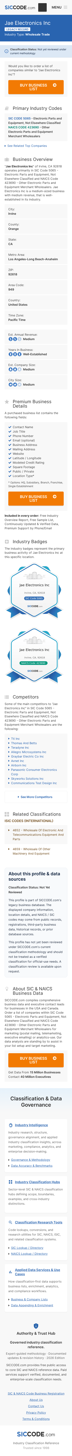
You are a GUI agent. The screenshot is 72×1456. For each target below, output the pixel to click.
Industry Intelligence (31, 1125)
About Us (36, 1400)
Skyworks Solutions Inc (27, 778)
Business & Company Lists (29, 1299)
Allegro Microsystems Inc (28, 752)
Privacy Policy (36, 1412)
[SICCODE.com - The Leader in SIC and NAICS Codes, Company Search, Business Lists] (20, 7)
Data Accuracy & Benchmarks (31, 1166)
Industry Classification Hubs (37, 1182)
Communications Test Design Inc (34, 783)
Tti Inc (15, 738)
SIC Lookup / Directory (27, 1248)
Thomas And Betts (24, 743)
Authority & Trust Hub (36, 1333)
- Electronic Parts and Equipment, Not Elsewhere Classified (35, 121)
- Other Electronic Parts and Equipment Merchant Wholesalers (30, 131)
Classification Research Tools (38, 1222)
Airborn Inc (18, 765)
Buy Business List (33, 87)
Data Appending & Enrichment (32, 1305)
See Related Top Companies (27, 146)
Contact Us (36, 1406)
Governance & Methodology (30, 1160)
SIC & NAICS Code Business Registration (36, 1393)
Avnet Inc (17, 761)
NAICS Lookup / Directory (29, 1254)
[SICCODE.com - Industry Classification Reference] (36, 1434)
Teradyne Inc (20, 747)
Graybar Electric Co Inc (27, 756)
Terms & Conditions (36, 1419)
